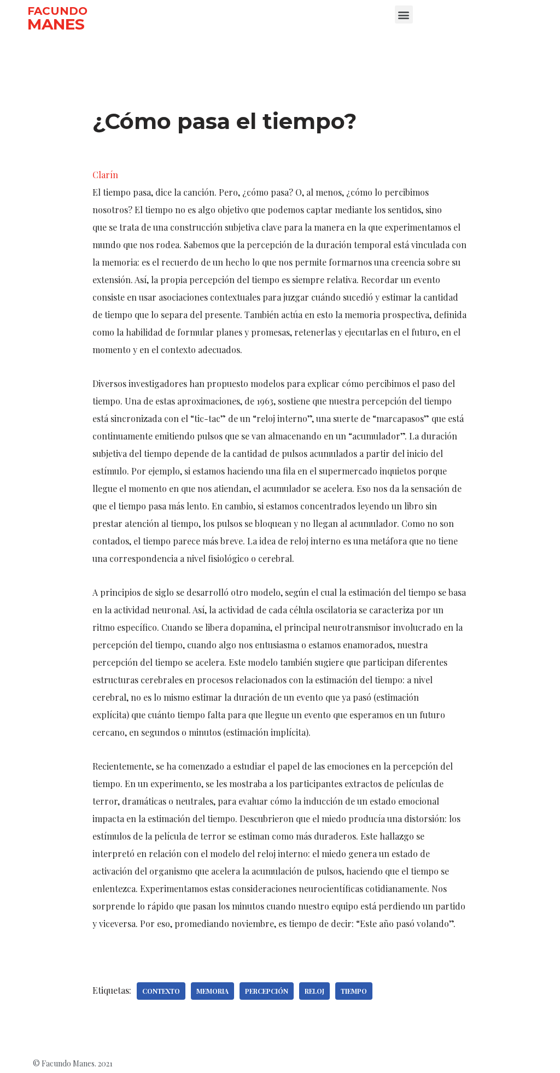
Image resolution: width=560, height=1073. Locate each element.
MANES (56, 24)
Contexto (161, 991)
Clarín (105, 174)
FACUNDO (57, 10)
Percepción (266, 991)
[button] (404, 14)
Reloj (314, 991)
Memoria (212, 991)
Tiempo (354, 991)
